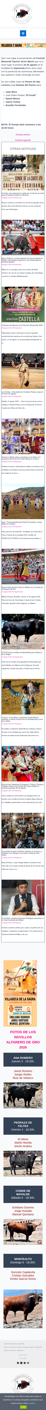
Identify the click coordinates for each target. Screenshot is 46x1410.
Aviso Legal (23, 1358)
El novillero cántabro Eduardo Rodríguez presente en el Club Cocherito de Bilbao (23, 919)
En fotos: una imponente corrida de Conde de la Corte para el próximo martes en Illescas (23, 194)
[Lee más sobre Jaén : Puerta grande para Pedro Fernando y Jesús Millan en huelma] (23, 501)
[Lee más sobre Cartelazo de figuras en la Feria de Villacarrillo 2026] (23, 304)
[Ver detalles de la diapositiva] (23, 1095)
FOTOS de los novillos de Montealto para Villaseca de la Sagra (22, 653)
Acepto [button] (23, 1407)
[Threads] (21, 1363)
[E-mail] (28, 1363)
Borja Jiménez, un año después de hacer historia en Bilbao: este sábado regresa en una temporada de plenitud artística (22, 260)
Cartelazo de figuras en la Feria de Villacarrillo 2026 (22, 325)
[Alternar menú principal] (23, 33)
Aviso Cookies (23, 1355)
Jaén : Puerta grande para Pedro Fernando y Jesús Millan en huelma (22, 523)
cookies (32, 1403)
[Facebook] (18, 1363)
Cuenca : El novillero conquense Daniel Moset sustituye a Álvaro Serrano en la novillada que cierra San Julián (22, 719)
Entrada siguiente (23, 140)
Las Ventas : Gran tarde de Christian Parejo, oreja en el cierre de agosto (22, 393)
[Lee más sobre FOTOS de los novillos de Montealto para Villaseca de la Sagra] (23, 631)
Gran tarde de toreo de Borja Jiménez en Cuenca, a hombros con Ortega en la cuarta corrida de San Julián (22, 853)
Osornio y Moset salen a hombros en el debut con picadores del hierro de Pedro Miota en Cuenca (21, 458)
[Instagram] (25, 1363)
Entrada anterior (23, 135)
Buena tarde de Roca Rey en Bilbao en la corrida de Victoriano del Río (22, 588)
